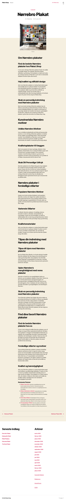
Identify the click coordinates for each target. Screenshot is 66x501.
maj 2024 (37, 460)
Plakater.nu (37, 479)
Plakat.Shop (30, 18)
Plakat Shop (5, 2)
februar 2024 (38, 468)
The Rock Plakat (6, 444)
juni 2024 (37, 457)
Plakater (33, 9)
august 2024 (38, 452)
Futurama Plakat (6, 441)
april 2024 (37, 462)
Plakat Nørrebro (25, 384)
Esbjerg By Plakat (6, 436)
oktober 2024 (38, 446)
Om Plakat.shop (55, 2)
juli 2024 (37, 454)
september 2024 (39, 449)
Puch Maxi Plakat (25, 397)
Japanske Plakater (39, 475)
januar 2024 (38, 470)
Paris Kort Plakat (6, 433)
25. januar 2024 (38, 18)
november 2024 (39, 444)
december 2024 (39, 441)
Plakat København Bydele (28, 391)
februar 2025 (38, 436)
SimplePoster (38, 483)
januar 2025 (38, 438)
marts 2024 (38, 465)
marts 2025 (38, 433)
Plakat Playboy (5, 438)
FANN (36, 487)
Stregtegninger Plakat (27, 403)
